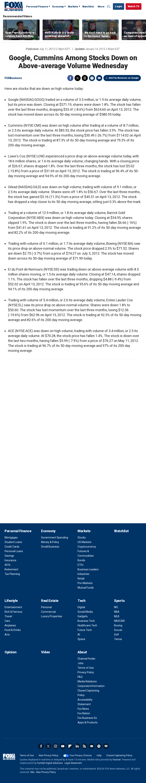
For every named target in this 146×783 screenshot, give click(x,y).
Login (118, 6)
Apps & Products (88, 722)
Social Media (85, 611)
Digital (81, 607)
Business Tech (86, 620)
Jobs (80, 663)
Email (99, 78)
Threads (85, 78)
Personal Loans (14, 551)
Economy (58, 6)
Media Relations (87, 681)
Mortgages (11, 537)
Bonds (81, 560)
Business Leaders (88, 569)
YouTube (63, 746)
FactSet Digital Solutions (50, 763)
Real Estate (49, 601)
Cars (7, 620)
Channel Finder (86, 658)
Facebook (70, 78)
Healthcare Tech (87, 625)
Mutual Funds (86, 587)
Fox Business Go (87, 717)
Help (99, 755)
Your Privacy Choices (81, 755)
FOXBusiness (13, 78)
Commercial (48, 611)
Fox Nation (84, 713)
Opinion (11, 652)
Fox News (83, 708)
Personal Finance (37, 6)
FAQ (80, 676)
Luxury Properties (51, 616)
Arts (7, 634)
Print (92, 78)
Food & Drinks (13, 629)
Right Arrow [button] (139, 30)
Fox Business (14, 6)
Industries (83, 573)
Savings (9, 555)
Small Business (50, 546)
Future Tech (85, 629)
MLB (116, 616)
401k (7, 564)
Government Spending (54, 537)
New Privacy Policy (48, 755)
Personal (46, 607)
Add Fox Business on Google (124, 78)
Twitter (78, 78)
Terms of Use (86, 667)
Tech (81, 601)
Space (81, 639)
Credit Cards (12, 546)
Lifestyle (11, 601)
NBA (116, 611)
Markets (73, 6)
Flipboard (70, 746)
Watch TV (133, 6)
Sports (119, 601)
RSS (84, 746)
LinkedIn (77, 746)
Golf (116, 634)
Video (45, 652)
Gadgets (83, 616)
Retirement (11, 569)
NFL (116, 607)
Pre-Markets (85, 583)
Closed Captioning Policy (119, 755)
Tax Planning (12, 573)
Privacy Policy (86, 672)
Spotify (99, 746)
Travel (8, 616)
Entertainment (13, 607)
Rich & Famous (13, 611)
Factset (117, 759)
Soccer (118, 629)
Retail (81, 578)
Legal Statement (73, 763)
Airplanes (10, 625)
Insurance (10, 560)
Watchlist (88, 6)
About (82, 652)
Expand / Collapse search (109, 7)
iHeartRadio (106, 746)
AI (79, 634)
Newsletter (92, 746)
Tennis (118, 639)
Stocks (82, 537)
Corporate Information (91, 685)
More (101, 6)
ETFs (80, 564)
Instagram (55, 746)
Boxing (118, 625)
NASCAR (119, 620)
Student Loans (13, 542)
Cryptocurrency (87, 546)
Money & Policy (50, 542)
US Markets (84, 542)
